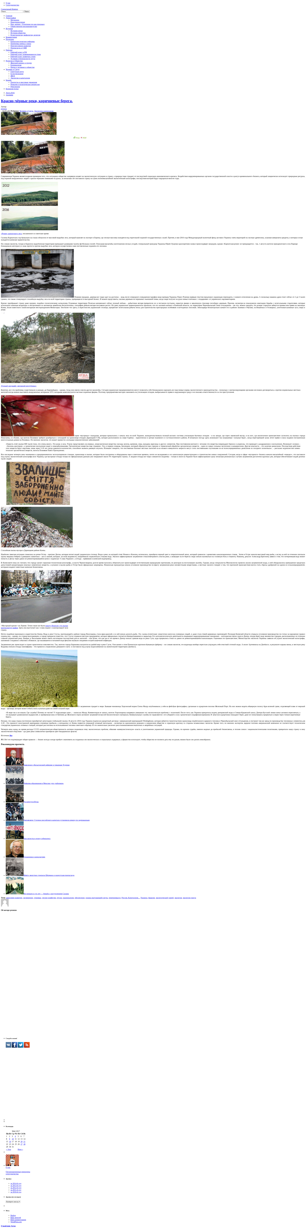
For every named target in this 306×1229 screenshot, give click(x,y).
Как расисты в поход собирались (37, 839)
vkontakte (9, 95)
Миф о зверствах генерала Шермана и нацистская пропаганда (49, 875)
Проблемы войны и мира (21, 44)
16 (10, 1142)
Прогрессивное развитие (21, 46)
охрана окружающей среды (97, 898)
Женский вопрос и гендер (21, 63)
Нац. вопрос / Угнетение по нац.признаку (28, 24)
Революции (15, 87)
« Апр (8, 1149)
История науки (17, 31)
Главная (9, 16)
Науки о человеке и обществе (23, 67)
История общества (18, 33)
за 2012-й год (16, 1188)
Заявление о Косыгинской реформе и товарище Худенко (47, 765)
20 (21, 1142)
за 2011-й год (16, 1190)
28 (24, 1144)
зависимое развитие (14, 898)
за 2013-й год (16, 1186)
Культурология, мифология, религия (25, 35)
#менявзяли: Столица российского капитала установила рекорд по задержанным (57, 820)
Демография (11, 18)
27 (21, 1144)
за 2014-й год (16, 1183)
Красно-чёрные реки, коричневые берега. (37, 101)
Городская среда (17, 72)
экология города (189, 898)
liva (11, 735)
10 (13, 1139)
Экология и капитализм (20, 78)
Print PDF (81, 138)
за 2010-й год (16, 1192)
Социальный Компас (9, 9)
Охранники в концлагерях (34, 857)
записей (16, 1218)
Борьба (8, 80)
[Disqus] (153, 944)
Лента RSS (10, 93)
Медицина (15, 20)
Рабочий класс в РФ (19, 52)
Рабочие (9, 50)
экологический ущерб (165, 898)
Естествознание (17, 74)
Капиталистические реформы (23, 41)
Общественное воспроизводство (24, 26)
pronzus (4, 109)
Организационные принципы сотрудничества (18, 1173)
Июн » (20, 1149)
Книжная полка (12, 89)
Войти (13, 1215)
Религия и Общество (14, 61)
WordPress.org (16, 1222)
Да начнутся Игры (31, 802)
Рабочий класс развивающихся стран (26, 54)
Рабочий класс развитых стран (23, 57)
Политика (10, 39)
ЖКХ (13, 76)
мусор (59, 898)
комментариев (18, 1220)
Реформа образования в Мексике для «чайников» (44, 783)
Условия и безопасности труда (23, 59)
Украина (143, 898)
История (9, 29)
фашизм (151, 898)
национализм (68, 898)
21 (24, 1142)
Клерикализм (16, 65)
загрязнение (28, 898)
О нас (8, 3)
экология (178, 898)
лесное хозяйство (49, 898)
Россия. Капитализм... (130, 898)
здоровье (37, 898)
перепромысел (115, 898)
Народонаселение (18, 22)
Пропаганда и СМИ (19, 48)
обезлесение (80, 898)
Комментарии (11, 37)
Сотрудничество (12, 5)
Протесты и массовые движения (24, 82)
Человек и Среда (12, 69)
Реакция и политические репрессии (25, 84)
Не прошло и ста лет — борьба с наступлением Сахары (46, 894)
